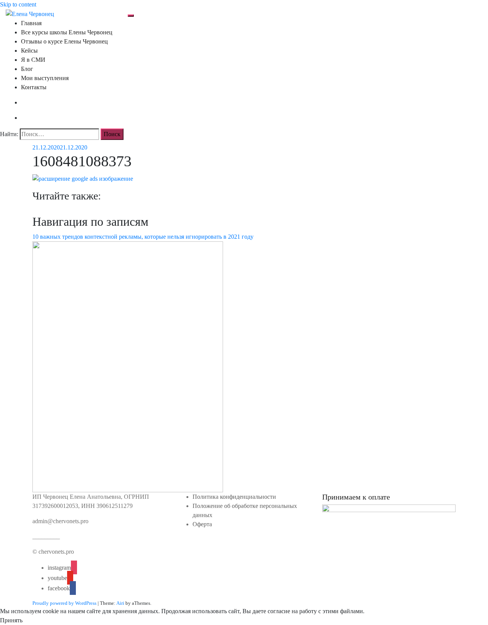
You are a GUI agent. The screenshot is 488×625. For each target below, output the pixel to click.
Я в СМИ (33, 59)
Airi (120, 603)
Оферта (202, 524)
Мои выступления (45, 78)
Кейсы (29, 50)
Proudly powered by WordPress (64, 603)
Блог (27, 69)
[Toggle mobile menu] (131, 15)
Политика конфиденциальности (234, 496)
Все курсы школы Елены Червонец (66, 32)
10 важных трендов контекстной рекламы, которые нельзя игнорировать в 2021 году (143, 236)
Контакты (34, 87)
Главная (31, 23)
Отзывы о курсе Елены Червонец (64, 41)
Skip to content (18, 4)
